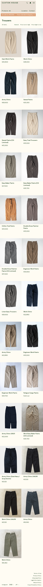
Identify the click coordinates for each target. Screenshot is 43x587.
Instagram (5, 584)
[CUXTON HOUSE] (10, 3)
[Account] (30, 3)
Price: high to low (36, 24)
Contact (32, 10)
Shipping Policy (36, 578)
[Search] (27, 3)
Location (25, 10)
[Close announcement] (34, 14)
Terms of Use (37, 573)
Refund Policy (37, 582)
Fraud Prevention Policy (34, 585)
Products (5, 10)
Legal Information (36, 580)
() (34, 2)
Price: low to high (25, 24)
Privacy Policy (37, 575)
